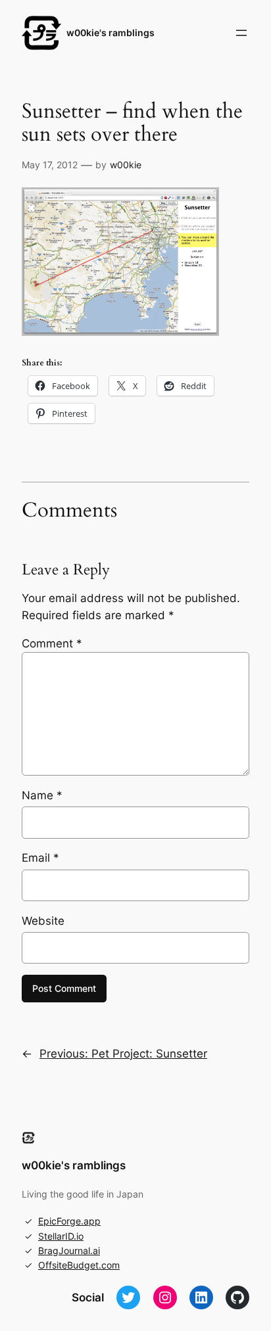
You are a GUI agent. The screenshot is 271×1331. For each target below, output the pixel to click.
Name (42, 795)
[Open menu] (241, 33)
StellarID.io (61, 1236)
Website (43, 920)
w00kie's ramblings (110, 32)
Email (40, 857)
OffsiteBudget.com (79, 1265)
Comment (52, 643)
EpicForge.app (69, 1220)
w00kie (125, 164)
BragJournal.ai (69, 1250)
